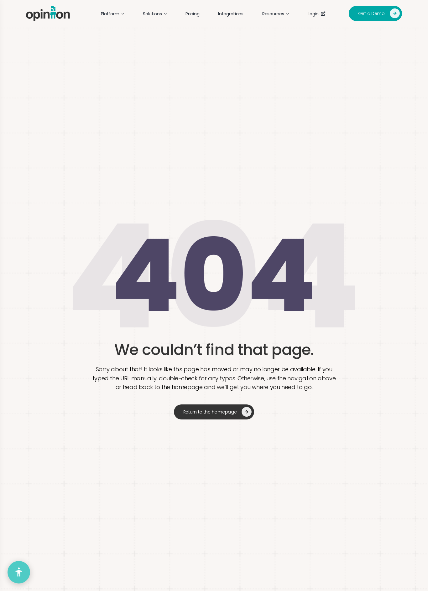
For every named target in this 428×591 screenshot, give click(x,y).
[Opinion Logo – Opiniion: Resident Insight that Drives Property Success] (48, 9)
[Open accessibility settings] (19, 572)
